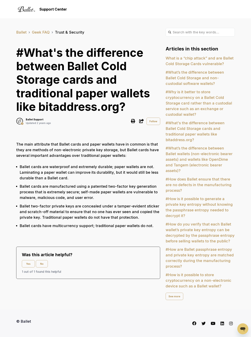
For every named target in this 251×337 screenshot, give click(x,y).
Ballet (21, 32)
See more (174, 296)
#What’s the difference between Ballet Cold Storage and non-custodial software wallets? (195, 78)
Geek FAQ (41, 32)
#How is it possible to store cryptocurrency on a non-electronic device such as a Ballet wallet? (198, 280)
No (42, 263)
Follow (153, 121)
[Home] (26, 9)
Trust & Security (69, 32)
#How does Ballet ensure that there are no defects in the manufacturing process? (199, 185)
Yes (28, 263)
